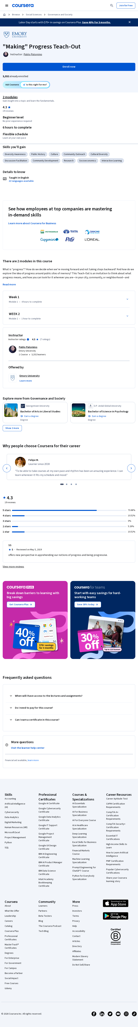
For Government (13, 963)
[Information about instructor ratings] (28, 339)
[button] (26, 381)
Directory (77, 946)
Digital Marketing (13, 822)
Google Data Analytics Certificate (50, 818)
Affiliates (76, 951)
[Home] (4, 15)
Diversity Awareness (15, 154)
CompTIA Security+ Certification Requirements (115, 827)
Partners (43, 911)
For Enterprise (12, 958)
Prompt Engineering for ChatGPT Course (84, 869)
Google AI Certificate (49, 803)
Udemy (8, 988)
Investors (77, 911)
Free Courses (11, 983)
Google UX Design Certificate (47, 847)
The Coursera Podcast (50, 926)
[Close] (130, 22)
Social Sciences (34, 14)
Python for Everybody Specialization (83, 877)
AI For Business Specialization (80, 813)
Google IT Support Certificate (48, 827)
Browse (16, 14)
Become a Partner (14, 973)
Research (69, 160)
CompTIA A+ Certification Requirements (113, 816)
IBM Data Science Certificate (47, 872)
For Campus (11, 968)
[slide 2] (66, 484)
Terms (75, 916)
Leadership (10, 916)
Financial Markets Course (81, 852)
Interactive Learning (112, 160)
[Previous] (7, 468)
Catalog (8, 926)
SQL (7, 847)
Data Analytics (12, 817)
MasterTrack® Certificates (12, 946)
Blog (41, 921)
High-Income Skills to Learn (116, 846)
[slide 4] (76, 484)
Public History (38, 154)
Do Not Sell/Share (81, 965)
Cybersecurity (12, 812)
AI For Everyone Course (84, 820)
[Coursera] (22, 5)
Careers (9, 921)
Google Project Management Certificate (46, 837)
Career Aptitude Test (117, 798)
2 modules (10, 97)
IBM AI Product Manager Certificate (50, 864)
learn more (33, 760)
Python (8, 842)
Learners (43, 906)
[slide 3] (71, 484)
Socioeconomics (87, 160)
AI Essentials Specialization (79, 805)
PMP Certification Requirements (115, 862)
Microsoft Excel (12, 832)
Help (74, 926)
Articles (76, 941)
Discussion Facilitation (16, 160)
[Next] (131, 468)
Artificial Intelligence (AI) (15, 805)
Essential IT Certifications (113, 837)
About (8, 906)
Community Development (45, 160)
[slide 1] (62, 484)
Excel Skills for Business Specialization (84, 844)
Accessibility (78, 931)
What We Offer (12, 911)
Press (75, 906)
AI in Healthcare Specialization (80, 827)
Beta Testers (45, 916)
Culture (54, 154)
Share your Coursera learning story (116, 879)
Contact (76, 936)
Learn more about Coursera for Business (32, 223)
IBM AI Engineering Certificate (48, 855)
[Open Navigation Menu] (7, 6)
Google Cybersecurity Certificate (50, 810)
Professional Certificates (11, 938)
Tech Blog (44, 931)
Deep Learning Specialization (79, 835)
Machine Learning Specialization (81, 860)
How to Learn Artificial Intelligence (117, 854)
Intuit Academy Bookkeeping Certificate (46, 883)
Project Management (15, 837)
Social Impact (11, 978)
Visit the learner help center (27, 748)
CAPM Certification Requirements (115, 805)
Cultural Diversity (99, 154)
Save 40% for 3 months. (96, 22)
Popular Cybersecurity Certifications (117, 871)
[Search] (112, 6)
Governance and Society (60, 14)
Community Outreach (74, 154)
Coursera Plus (12, 931)
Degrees (9, 953)
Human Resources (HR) (16, 827)
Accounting (10, 798)
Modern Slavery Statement (80, 958)
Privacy (76, 921)
